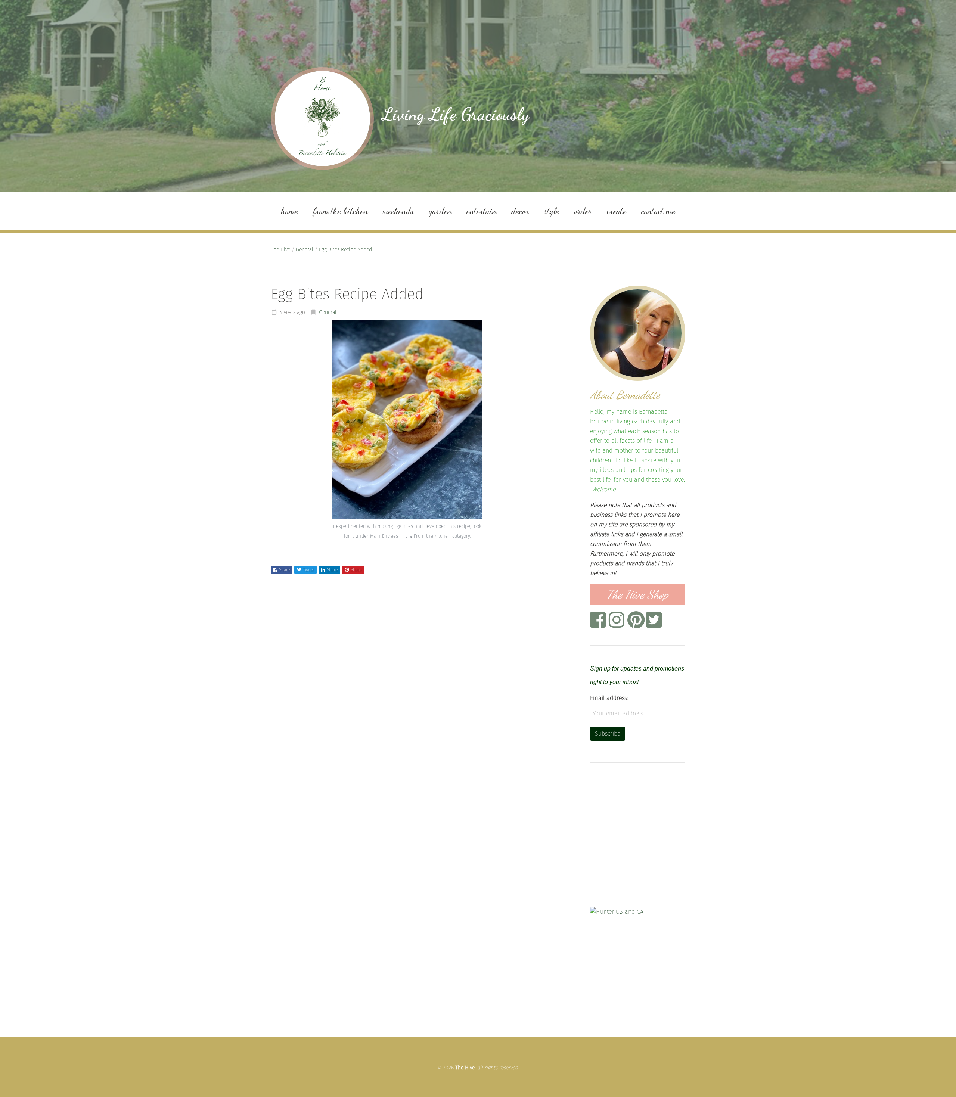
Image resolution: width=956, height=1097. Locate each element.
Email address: (609, 698)
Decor (520, 211)
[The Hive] (322, 118)
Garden (440, 211)
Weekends (398, 211)
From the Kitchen (340, 211)
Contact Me (658, 211)
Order (583, 211)
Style (551, 211)
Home (289, 211)
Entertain (481, 211)
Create (616, 211)
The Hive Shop (637, 594)
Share (284, 569)
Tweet (308, 569)
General (304, 249)
